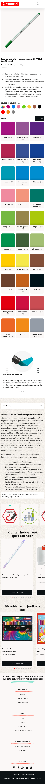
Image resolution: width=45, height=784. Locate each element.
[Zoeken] (37, 4)
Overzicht (22, 750)
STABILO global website (22, 746)
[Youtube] (27, 767)
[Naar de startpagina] (12, 4)
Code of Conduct (22, 699)
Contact (22, 722)
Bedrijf (22, 695)
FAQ (22, 719)
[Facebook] (18, 767)
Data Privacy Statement (20, 779)
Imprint (7, 779)
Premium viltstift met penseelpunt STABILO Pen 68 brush (15, 576)
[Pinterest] (31, 767)
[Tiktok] (22, 767)
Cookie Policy (36, 779)
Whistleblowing (22, 702)
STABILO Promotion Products (22, 730)
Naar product (17, 592)
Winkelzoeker (22, 726)
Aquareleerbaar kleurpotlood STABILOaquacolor (13, 650)
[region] (22, 30)
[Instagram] (14, 767)
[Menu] (42, 4)
